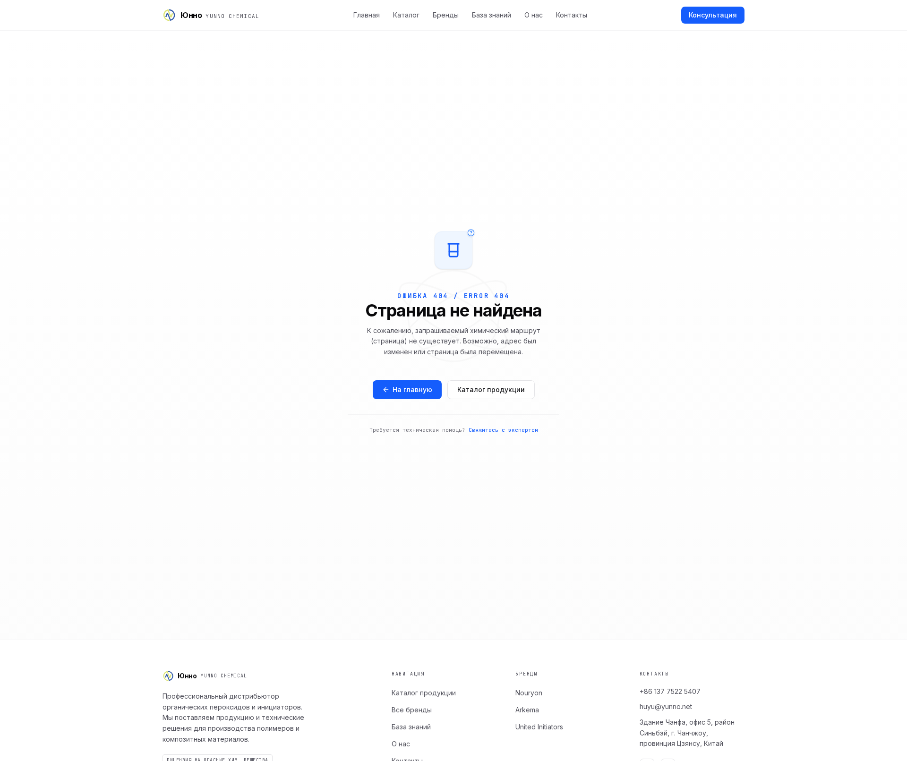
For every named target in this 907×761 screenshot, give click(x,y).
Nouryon (528, 693)
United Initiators (539, 727)
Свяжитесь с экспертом (503, 430)
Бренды (446, 15)
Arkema (527, 710)
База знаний (491, 15)
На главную (412, 389)
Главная (366, 15)
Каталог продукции (491, 389)
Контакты (571, 15)
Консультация (713, 15)
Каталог (406, 15)
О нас (533, 15)
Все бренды (412, 710)
